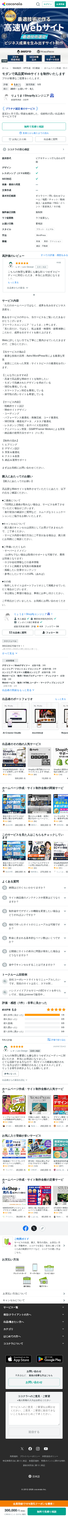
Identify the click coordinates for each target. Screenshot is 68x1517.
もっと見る (13, 282)
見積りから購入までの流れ (36, 133)
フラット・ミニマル (45, 229)
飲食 (38, 241)
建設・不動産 (42, 245)
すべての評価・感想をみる (54, 255)
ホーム (5, 67)
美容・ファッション (52, 241)
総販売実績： (20, 99)
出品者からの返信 (16, 287)
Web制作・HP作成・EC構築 (26, 67)
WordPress (41, 235)
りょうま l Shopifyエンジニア (30, 614)
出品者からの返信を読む (14, 1079)
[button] (34, 888)
